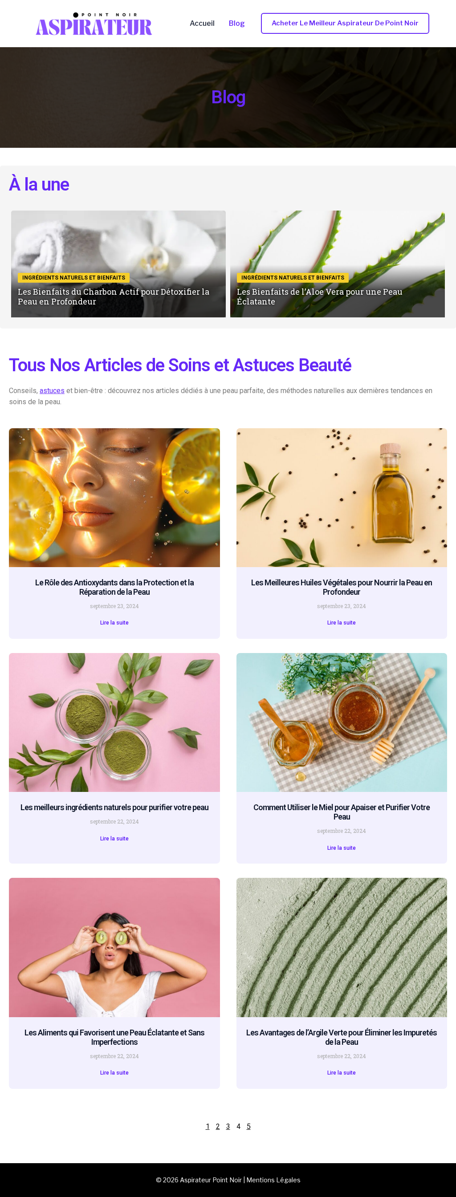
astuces (52, 390)
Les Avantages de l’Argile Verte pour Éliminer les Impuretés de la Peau (341, 1037)
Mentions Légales (273, 1180)
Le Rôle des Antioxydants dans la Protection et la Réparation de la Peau (114, 587)
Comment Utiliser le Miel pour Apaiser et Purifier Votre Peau (341, 812)
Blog (237, 23)
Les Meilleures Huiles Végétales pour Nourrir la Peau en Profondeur (341, 587)
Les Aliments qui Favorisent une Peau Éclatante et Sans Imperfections (114, 1037)
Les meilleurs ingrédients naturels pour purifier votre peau (114, 807)
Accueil (202, 23)
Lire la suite (114, 623)
